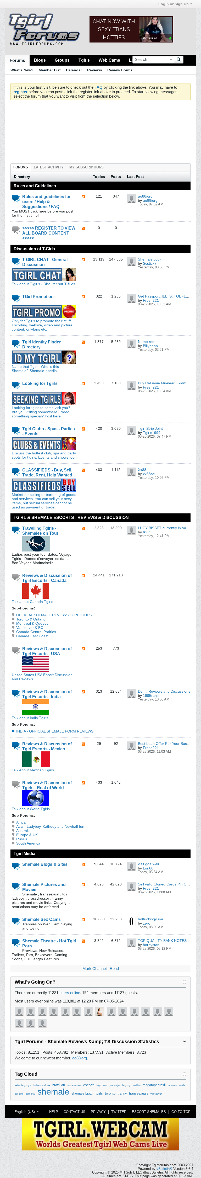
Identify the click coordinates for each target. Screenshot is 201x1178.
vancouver (156, 1093)
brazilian (58, 1085)
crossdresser (74, 1085)
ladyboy (126, 1085)
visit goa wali (148, 864)
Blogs (40, 60)
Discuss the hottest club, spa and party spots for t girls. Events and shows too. (44, 455)
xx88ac (149, 474)
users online (69, 992)
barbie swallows (41, 1085)
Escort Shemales (149, 1112)
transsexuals (138, 1093)
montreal (172, 1085)
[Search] (178, 59)
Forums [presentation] (20, 167)
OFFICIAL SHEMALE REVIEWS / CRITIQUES (54, 615)
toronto (110, 1093)
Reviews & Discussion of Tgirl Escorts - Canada (47, 578)
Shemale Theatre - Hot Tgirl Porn (49, 943)
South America (28, 843)
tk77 (146, 532)
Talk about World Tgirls (31, 809)
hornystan (151, 945)
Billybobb (150, 346)
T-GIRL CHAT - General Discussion (45, 262)
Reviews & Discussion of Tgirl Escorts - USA (47, 651)
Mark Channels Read (100, 968)
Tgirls (84, 60)
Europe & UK (27, 835)
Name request (149, 341)
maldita (137, 1085)
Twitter (118, 1112)
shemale (53, 1091)
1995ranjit (151, 695)
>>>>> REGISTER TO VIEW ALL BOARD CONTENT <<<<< (48, 233)
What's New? (22, 70)
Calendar (74, 70)
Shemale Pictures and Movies (44, 887)
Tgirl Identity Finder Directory (41, 344)
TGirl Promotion (38, 296)
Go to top (181, 1112)
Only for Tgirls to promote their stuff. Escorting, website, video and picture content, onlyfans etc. (42, 325)
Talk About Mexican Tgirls (33, 770)
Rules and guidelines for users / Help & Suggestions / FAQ (46, 201)
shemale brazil (82, 1093)
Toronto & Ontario (31, 619)
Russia (21, 839)
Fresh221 (151, 300)
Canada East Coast (32, 636)
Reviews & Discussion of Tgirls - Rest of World (47, 785)
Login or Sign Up (173, 4)
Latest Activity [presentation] (49, 167)
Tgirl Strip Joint (150, 428)
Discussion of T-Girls (34, 248)
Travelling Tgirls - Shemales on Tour (40, 530)
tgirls (99, 1093)
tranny (122, 1093)
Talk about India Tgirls (30, 718)
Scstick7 (150, 263)
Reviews (94, 70)
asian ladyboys (23, 1085)
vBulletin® (164, 1169)
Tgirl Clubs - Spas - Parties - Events (48, 431)
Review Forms (119, 70)
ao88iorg (145, 196)
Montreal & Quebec (32, 623)
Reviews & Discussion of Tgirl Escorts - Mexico (47, 746)
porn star (30, 1093)
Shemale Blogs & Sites (45, 864)
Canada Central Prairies (36, 632)
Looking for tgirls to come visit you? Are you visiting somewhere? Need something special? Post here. (41, 412)
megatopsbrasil (154, 1085)
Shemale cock (149, 259)
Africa (21, 822)
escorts (88, 1085)
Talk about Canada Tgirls (32, 601)
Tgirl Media (24, 853)
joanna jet (115, 1085)
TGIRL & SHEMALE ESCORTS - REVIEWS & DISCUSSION (71, 517)
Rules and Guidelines (35, 185)
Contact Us (74, 1112)
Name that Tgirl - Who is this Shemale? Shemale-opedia (35, 368)
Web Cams (109, 60)
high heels (102, 1085)
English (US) (25, 1112)
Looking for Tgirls (40, 383)
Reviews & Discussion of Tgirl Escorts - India (47, 694)
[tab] (20, 167)
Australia (23, 831)
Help (53, 1112)
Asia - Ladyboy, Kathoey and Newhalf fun (50, 826)
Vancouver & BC (29, 627)
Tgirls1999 (151, 433)
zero (146, 923)
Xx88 (142, 470)
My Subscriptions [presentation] (86, 167)
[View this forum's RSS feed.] (83, 197)
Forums (17, 60)
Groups (62, 60)
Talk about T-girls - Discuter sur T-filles (43, 284)
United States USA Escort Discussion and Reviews (42, 677)
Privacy (98, 1112)
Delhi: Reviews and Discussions (164, 691)
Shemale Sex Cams (41, 919)
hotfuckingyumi (150, 919)
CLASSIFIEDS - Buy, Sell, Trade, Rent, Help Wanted (47, 472)
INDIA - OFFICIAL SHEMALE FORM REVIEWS (54, 731)
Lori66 (148, 868)
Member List (50, 70)
